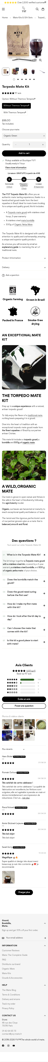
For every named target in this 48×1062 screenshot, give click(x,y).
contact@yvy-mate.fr (12, 1034)
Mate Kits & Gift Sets (23, 18)
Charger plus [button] (24, 892)
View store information (15, 168)
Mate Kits (6, 973)
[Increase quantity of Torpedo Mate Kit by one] (43, 145)
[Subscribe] (43, 938)
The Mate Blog (9, 990)
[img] (8, 763)
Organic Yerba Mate (23, 225)
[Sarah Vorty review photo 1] (8, 877)
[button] (8, 93)
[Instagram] (8, 1046)
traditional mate (35, 415)
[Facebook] (3, 1046)
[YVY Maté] (24, 9)
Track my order (8, 1004)
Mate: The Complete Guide (14, 955)
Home (5, 18)
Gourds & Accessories (12, 978)
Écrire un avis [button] (24, 699)
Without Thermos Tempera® (16, 107)
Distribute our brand (11, 964)
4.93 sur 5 (30, 671)
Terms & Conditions (11, 995)
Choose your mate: (11, 130)
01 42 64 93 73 (9, 1031)
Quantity (6, 145)
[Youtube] (14, 1046)
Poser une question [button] (24, 706)
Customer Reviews (10, 951)
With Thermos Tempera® (14, 114)
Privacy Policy (8, 1008)
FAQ (4, 960)
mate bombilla (27, 221)
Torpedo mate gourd (17, 213)
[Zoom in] (40, 60)
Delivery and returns (11, 999)
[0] (43, 9)
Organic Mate (8, 969)
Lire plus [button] (26, 798)
